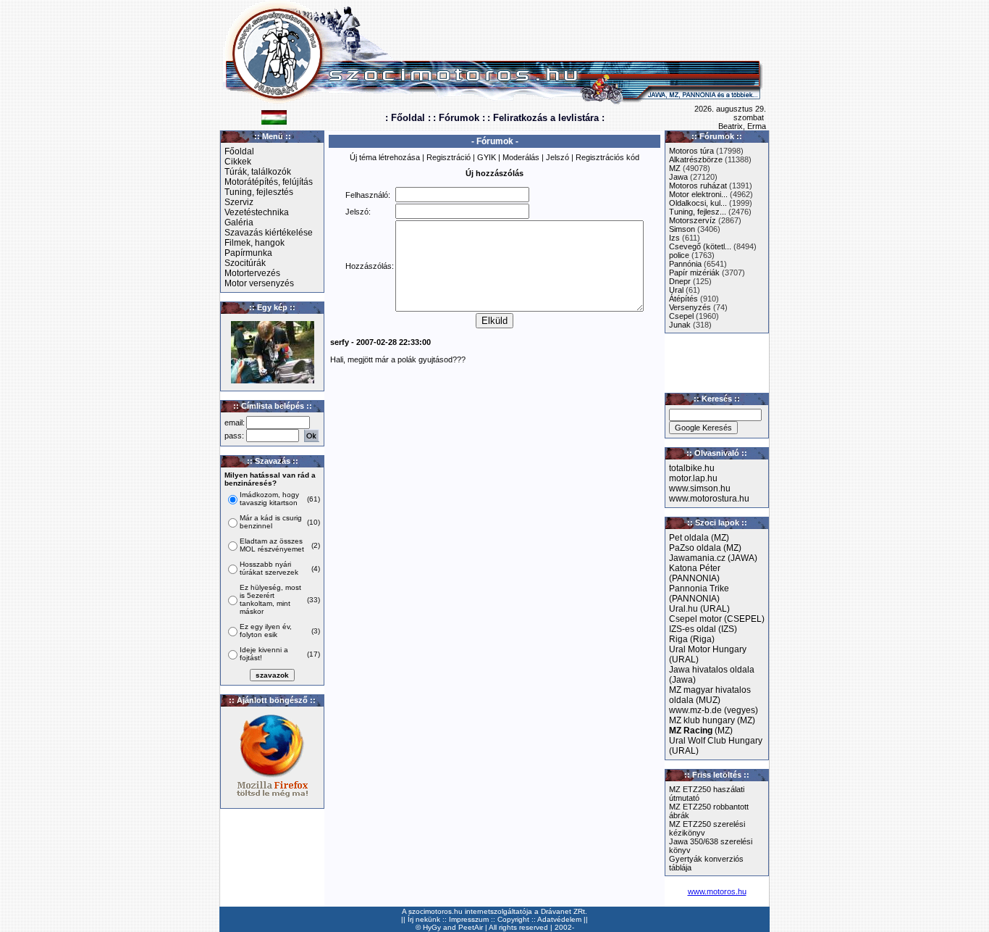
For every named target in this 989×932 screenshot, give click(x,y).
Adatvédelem (559, 919)
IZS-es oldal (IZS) (703, 629)
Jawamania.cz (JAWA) (713, 558)
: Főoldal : (408, 117)
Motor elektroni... (698, 194)
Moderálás (520, 157)
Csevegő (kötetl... (700, 246)
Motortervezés (252, 273)
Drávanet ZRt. (564, 911)
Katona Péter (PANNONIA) (694, 573)
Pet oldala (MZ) (699, 538)
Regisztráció (448, 157)
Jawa (678, 176)
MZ (675, 168)
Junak (680, 324)
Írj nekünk (424, 919)
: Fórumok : (459, 117)
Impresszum (469, 919)
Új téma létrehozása (385, 157)
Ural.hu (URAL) (699, 609)
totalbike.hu (692, 468)
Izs (674, 237)
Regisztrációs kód (607, 157)
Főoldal (239, 151)
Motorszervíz (692, 220)
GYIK (486, 157)
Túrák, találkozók (257, 172)
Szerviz (238, 202)
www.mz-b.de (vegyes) (713, 710)
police (679, 255)
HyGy (432, 927)
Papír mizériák (694, 272)
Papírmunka (248, 253)
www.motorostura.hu (709, 499)
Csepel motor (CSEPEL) (717, 619)
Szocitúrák (245, 263)
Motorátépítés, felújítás (268, 182)
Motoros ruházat (698, 185)
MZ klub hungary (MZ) (712, 720)
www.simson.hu (700, 488)
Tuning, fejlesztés (258, 192)
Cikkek (237, 162)
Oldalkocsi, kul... (698, 203)
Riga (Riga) (692, 639)
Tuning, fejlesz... (697, 211)
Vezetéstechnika (256, 212)
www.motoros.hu (717, 891)
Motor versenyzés (259, 283)
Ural (676, 290)
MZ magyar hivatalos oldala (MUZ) (710, 695)
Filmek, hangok (254, 243)
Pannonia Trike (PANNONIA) (699, 593)
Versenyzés (690, 307)
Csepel (681, 316)
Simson (682, 229)
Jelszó (557, 157)
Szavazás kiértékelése (268, 233)
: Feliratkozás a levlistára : (546, 117)
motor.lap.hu (693, 478)
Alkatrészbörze (696, 159)
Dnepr (680, 281)
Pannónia (685, 263)
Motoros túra (691, 150)
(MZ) (701, 730)
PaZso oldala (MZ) (705, 548)
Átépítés (683, 298)
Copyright (513, 919)
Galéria (238, 222)
